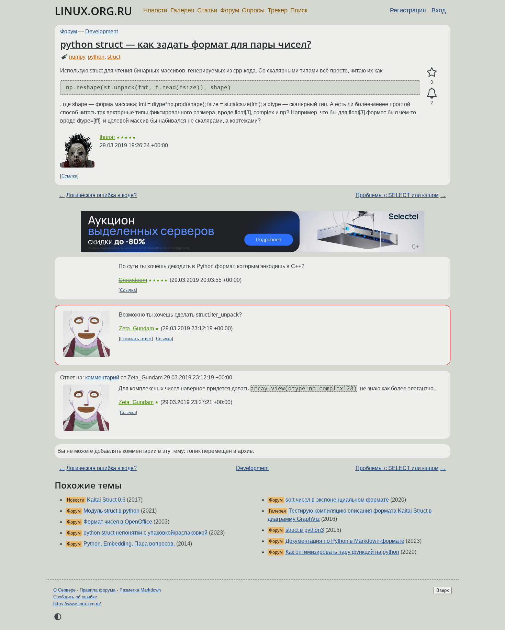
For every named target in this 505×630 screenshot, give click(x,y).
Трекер (278, 10)
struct (113, 57)
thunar (107, 137)
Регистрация (408, 10)
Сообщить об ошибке (75, 596)
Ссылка (69, 176)
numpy (77, 57)
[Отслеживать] (431, 93)
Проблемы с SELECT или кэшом (397, 195)
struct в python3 (304, 530)
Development (101, 31)
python (96, 57)
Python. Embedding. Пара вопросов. (129, 544)
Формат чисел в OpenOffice (117, 522)
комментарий (102, 377)
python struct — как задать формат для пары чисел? (185, 43)
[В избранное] (431, 72)
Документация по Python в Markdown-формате (344, 541)
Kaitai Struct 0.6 (106, 500)
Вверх (442, 590)
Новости (155, 10)
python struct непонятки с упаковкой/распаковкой (145, 533)
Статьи (207, 10)
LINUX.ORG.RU (93, 10)
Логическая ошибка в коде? (101, 195)
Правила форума (97, 590)
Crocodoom (133, 280)
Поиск (298, 10)
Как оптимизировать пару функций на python (342, 552)
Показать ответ (136, 338)
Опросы (253, 10)
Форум (229, 10)
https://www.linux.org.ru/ (77, 603)
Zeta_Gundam (136, 328)
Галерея (182, 10)
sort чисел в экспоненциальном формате (337, 500)
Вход (438, 10)
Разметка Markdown (140, 590)
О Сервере (64, 590)
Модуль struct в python (111, 511)
